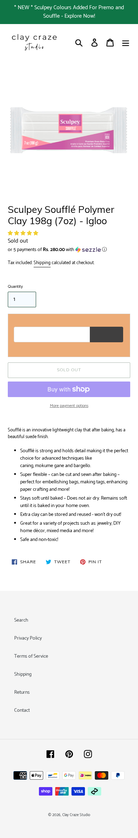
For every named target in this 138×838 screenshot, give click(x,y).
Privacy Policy (28, 638)
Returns (22, 692)
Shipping (42, 263)
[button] (23, 233)
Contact (22, 710)
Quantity (15, 287)
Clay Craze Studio (76, 815)
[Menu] (125, 42)
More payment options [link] (69, 406)
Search (21, 620)
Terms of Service (31, 656)
